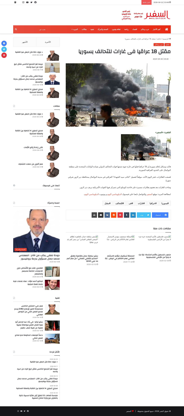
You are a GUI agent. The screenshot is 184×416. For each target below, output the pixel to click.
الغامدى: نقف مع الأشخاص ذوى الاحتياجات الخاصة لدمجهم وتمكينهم (30, 271)
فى (130, 203)
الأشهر (25, 42)
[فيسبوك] (4, 43)
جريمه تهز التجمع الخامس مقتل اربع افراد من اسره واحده (28, 65)
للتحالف (118, 203)
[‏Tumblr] (126, 215)
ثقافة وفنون (116, 29)
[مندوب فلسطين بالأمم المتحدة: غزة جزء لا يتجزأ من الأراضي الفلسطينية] (154, 243)
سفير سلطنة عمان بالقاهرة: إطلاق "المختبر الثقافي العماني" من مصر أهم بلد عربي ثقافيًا (82, 258)
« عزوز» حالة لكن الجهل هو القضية (29, 52)
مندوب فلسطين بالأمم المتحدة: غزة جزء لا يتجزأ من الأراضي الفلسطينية (155, 256)
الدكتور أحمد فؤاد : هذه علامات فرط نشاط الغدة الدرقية (28, 283)
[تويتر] (4, 49)
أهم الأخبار (156, 29)
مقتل (107, 203)
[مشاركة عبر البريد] (100, 215)
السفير (149, 194)
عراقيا (152, 203)
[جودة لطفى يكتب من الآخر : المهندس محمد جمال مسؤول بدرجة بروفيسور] (52, 80)
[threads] (19, 2)
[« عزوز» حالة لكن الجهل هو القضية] (52, 56)
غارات (140, 203)
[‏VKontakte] (107, 215)
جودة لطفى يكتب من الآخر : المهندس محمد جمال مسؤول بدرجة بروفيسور (28, 79)
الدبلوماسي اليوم (114, 194)
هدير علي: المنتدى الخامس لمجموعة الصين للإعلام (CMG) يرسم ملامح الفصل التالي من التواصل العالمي (28, 310)
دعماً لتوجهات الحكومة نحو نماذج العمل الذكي (29, 336)
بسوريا (164, 203)
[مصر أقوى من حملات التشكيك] (52, 170)
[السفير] (146, 15)
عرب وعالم (145, 29)
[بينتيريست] (120, 215)
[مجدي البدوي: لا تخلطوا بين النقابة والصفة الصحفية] (52, 93)
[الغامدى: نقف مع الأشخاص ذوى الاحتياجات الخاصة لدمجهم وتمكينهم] (52, 272)
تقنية (92, 29)
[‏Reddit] (113, 215)
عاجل (159, 39)
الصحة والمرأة (103, 29)
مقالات (84, 29)
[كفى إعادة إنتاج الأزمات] (52, 153)
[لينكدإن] (133, 215)
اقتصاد (134, 29)
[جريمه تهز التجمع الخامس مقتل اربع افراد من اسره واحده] (52, 68)
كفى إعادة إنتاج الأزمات (33, 147)
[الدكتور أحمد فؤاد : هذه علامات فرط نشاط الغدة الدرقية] (52, 285)
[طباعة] (94, 215)
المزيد (75, 29)
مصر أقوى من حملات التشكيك (30, 164)
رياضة (126, 29)
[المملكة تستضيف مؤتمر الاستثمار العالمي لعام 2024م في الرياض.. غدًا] (118, 244)
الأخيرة (48, 42)
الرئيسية (165, 39)
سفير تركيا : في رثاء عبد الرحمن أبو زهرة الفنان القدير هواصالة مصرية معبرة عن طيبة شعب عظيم (29, 325)
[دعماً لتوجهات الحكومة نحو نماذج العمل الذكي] (52, 339)
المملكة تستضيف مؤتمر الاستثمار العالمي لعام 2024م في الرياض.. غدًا (119, 257)
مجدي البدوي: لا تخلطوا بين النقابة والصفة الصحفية (29, 91)
